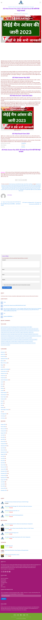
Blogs (2, 364)
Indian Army (3, 375)
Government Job (4, 371)
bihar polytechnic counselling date (6, 328)
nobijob (21, 332)
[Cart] (40, 2)
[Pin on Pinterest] (24, 180)
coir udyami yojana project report (33, 328)
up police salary (8, 341)
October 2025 (3, 430)
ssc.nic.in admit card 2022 (20, 337)
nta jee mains (17, 189)
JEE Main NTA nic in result (24, 186)
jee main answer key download (15, 186)
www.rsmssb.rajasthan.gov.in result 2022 (28, 343)
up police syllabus (14, 341)
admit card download (4, 327)
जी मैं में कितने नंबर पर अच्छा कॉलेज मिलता (25, 189)
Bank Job (2, 360)
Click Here (23, 146)
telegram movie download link (23, 339)
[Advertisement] (21, 52)
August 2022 (3, 479)
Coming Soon (23, 143)
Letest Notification (4, 379)
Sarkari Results (3, 394)
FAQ (2, 585)
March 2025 (3, 441)
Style (2, 405)
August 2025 (3, 432)
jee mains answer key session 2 (32, 188)
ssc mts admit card (15, 339)
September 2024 (4, 445)
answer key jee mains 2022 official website (12, 185)
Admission (3, 352)
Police (2, 386)
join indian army (36, 330)
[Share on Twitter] (20, 180)
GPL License (3, 586)
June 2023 (3, 458)
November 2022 (4, 473)
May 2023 (3, 460)
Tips (1, 411)
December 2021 (4, 490)
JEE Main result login (5, 187)
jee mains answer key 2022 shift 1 (10, 188)
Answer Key (3, 356)
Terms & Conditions (4, 578)
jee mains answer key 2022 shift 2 (21, 188)
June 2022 (3, 483)
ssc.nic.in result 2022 (28, 337)
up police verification (21, 341)
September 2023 (4, 452)
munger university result (5, 332)
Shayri (2, 401)
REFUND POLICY (14, 616)
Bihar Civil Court (4, 362)
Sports (2, 403)
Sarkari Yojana (3, 396)
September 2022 (4, 477)
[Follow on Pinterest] (10, 572)
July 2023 (2, 456)
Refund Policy (3, 581)
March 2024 (3, 449)
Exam (2, 367)
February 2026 (3, 428)
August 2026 (3, 424)
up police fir (3, 341)
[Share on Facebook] (18, 180)
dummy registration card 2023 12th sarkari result (20, 330)
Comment (4, 259)
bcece (9, 327)
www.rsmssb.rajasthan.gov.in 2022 (15, 343)
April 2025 (3, 439)
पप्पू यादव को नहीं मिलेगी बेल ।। (9, 316)
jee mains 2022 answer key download (22, 187)
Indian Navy (3, 377)
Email (3, 274)
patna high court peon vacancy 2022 (16, 334)
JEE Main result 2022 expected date (35, 186)
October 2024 (3, 443)
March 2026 (3, 426)
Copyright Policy (4, 582)
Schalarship (3, 398)
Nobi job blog (26, 332)
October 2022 (3, 475)
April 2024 (3, 447)
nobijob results (31, 332)
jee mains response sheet (11, 189)
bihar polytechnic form (16, 328)
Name (3, 269)
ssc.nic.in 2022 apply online (10, 337)
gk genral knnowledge (5, 369)
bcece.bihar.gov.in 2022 (15, 327)
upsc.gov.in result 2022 (29, 341)
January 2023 (3, 469)
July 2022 (2, 481)
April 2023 (3, 462)
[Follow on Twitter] (6, 572)
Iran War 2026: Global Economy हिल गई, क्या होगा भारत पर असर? (15, 305)
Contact (27, 616)
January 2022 (3, 488)
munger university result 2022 (14, 332)
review (2, 390)
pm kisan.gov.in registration (27, 334)
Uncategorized (3, 413)
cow (4, 313)
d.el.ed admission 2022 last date (6, 330)
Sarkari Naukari (4, 392)
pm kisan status (35, 334)
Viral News (3, 418)
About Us (2, 583)
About (23, 616)
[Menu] (1, 2)
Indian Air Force (4, 373)
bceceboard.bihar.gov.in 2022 (24, 327)
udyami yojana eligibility (33, 339)
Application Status (4, 358)
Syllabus (2, 407)
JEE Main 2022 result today (35, 185)
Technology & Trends (5, 409)
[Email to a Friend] (22, 180)
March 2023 (3, 464)
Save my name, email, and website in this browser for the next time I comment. (17, 284)
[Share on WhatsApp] (16, 180)
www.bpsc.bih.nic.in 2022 (5, 343)
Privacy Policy (3, 579)
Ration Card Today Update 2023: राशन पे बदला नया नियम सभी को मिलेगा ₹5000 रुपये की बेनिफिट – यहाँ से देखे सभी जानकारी (11, 203)
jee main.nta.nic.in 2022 (12, 187)
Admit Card (3, 354)
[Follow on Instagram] (4, 572)
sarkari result (3, 337)
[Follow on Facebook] (2, 572)
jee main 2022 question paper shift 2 (24, 185)
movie (2, 381)
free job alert (31, 330)
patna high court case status (5, 334)
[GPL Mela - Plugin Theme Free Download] (21, 2)
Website (3, 279)
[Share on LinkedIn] (26, 180)
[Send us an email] (8, 572)
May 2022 (3, 486)
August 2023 (3, 454)
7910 (5, 302)
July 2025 (2, 435)
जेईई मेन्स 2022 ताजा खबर (34, 189)
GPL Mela (26, 13)
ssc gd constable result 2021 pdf (6, 339)
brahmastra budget (24, 328)
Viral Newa (3, 415)
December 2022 (4, 471)
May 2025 (3, 437)
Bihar (31, 327)
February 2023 (3, 466)
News (2, 384)
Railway (2, 388)
